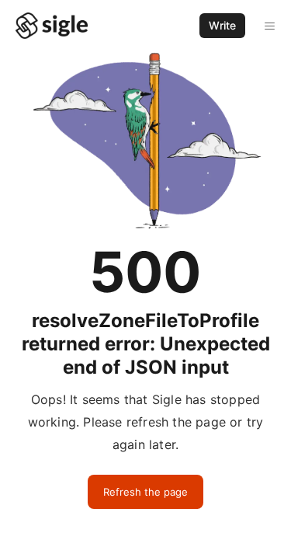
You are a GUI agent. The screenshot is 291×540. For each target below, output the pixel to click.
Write (222, 25)
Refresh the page (145, 492)
